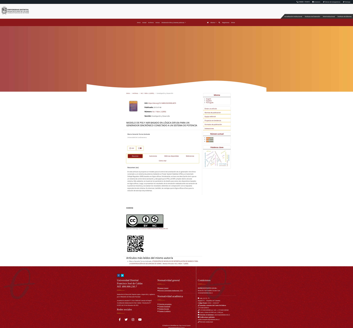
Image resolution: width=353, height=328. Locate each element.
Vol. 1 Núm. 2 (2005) (147, 93)
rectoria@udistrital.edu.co (205, 293)
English (208, 99)
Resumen (135, 156)
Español (209, 101)
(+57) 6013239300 (205, 310)
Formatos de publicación (213, 124)
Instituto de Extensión (312, 16)
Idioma (212, 22)
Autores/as (153, 156)
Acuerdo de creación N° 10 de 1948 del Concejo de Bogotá (134, 300)
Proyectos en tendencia (213, 120)
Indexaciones (209, 128)
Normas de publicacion (213, 113)
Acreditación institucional (293, 16)
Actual (144, 22)
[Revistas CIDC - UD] (207, 23)
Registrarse (225, 22)
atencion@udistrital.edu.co (215, 315)
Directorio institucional (206, 322)
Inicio (139, 22)
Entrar (233, 22)
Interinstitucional (329, 16)
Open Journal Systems (185, 325)
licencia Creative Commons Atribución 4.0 (154, 228)
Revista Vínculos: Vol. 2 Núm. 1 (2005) (175, 264)
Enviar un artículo (211, 109)
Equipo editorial (210, 117)
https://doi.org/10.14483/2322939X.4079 (162, 103)
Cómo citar (162, 161)
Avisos (158, 22)
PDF (132, 148)
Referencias (190, 156)
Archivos (151, 22)
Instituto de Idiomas (345, 16)
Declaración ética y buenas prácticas (173, 22)
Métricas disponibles (171, 156)
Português (209, 103)
